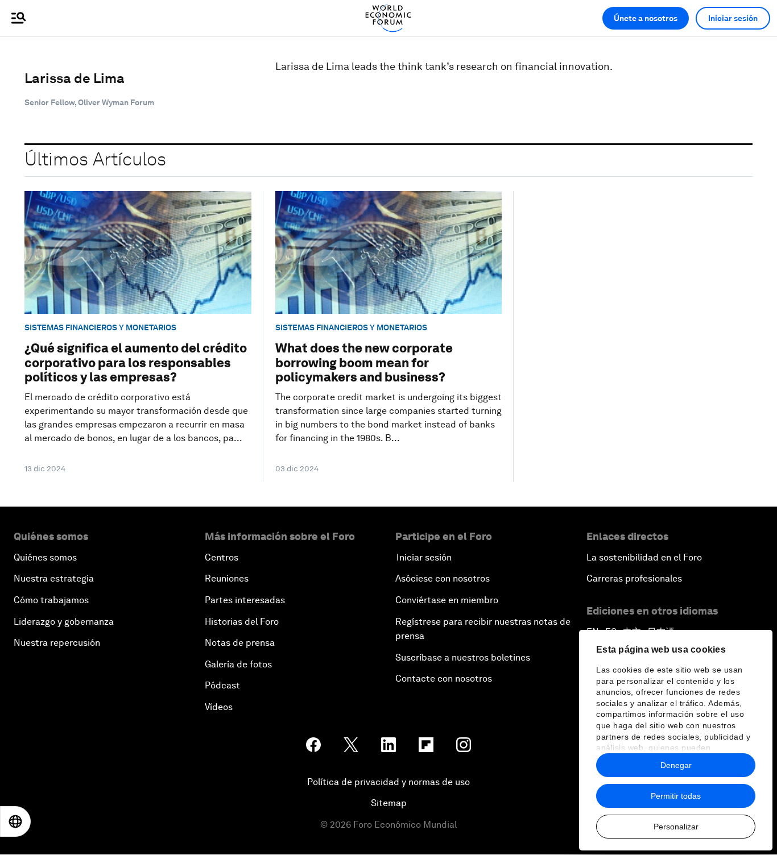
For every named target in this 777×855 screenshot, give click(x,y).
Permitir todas (676, 795)
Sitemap (389, 803)
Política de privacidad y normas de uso (388, 782)
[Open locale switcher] (15, 821)
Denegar (676, 765)
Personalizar (676, 826)
